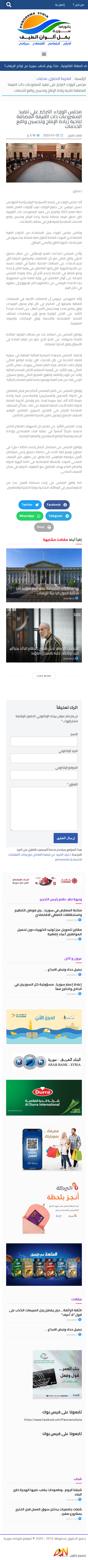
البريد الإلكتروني (68, 750)
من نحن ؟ (78, 4)
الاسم (74, 734)
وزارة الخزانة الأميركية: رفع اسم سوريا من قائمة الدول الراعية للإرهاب (47, 590)
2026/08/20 (72, 1320)
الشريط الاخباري (60, 78)
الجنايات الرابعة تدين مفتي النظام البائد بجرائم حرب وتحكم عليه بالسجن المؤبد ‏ (44, 650)
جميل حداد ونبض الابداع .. (63, 969)
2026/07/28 (72, 920)
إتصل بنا (60, 4)
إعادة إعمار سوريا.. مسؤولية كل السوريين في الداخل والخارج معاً (48, 986)
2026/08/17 (72, 975)
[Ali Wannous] (61, 1555)
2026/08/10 (72, 994)
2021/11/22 (72, 1519)
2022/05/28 (72, 1500)
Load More (44, 676)
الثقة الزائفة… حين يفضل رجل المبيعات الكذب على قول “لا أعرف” (45, 1312)
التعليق (72, 784)
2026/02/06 (72, 939)
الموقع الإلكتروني (66, 767)
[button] (9, 4)
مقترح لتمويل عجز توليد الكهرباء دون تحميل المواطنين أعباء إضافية (49, 931)
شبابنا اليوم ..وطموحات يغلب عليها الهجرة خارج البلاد (47, 1492)
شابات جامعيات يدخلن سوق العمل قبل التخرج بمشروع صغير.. (48, 1511)
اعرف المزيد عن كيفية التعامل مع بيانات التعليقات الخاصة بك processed (45, 857)
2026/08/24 (69, 598)
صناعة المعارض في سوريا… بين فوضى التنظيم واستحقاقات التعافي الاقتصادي (48, 912)
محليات (41, 78)
